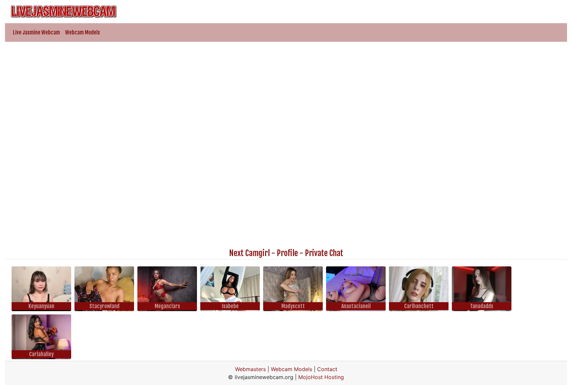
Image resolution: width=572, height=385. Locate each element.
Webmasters (250, 369)
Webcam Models (82, 32)
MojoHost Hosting (321, 377)
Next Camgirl (249, 253)
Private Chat (324, 253)
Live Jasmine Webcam (36, 32)
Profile (287, 253)
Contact (327, 369)
